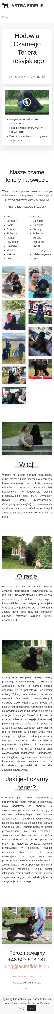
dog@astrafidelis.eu (27, 966)
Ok (31, 1008)
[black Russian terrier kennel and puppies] (27, 102)
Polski (5, 17)
